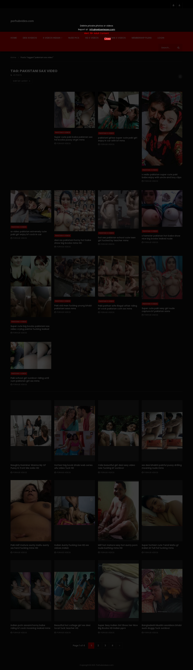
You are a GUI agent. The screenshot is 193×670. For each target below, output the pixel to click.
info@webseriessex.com (102, 29)
